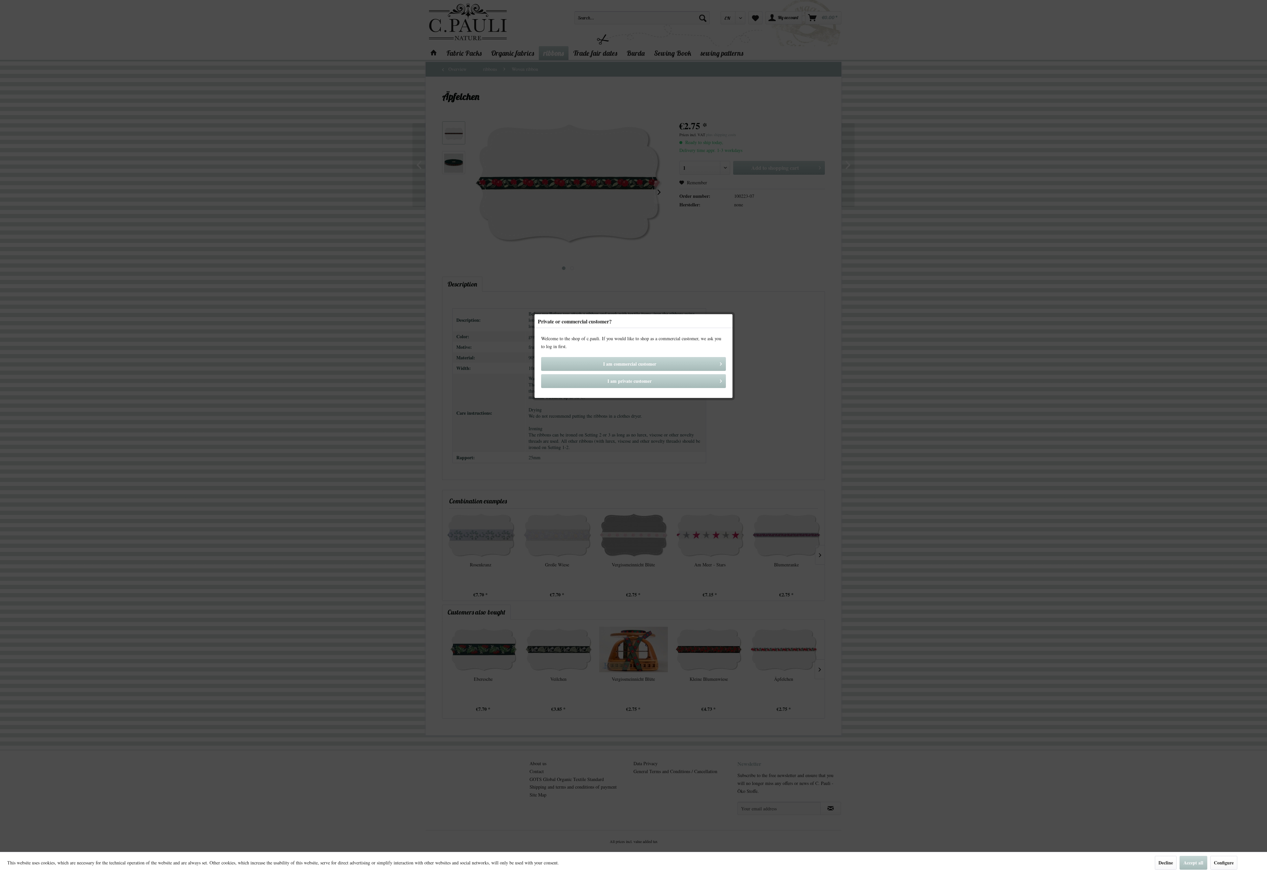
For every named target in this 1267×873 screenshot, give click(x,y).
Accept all (1193, 862)
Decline (1165, 862)
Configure (1224, 862)
